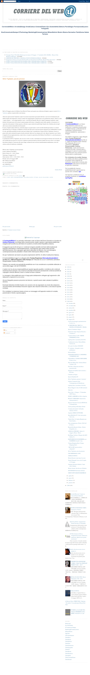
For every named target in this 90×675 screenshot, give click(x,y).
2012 (68, 294)
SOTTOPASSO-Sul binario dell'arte (76, 470)
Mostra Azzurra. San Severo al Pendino (77, 468)
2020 (68, 276)
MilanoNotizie (68, 631)
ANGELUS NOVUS (72, 455)
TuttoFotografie (69, 647)
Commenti (7, 333)
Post (6, 330)
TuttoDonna (68, 639)
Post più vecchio (58, 226)
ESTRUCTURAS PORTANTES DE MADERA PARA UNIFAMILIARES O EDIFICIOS (26, 61)
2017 (68, 283)
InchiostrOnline (72, 352)
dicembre (71, 303)
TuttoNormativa (69, 653)
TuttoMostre (68, 651)
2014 (68, 290)
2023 (68, 269)
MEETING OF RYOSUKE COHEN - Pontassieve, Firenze (78, 508)
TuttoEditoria (68, 641)
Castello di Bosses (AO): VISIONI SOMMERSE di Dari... (76, 336)
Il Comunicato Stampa (70, 627)
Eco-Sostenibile (69, 625)
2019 (68, 278)
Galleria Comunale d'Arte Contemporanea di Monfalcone (76, 382)
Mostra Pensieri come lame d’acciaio (77, 458)
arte (8, 177)
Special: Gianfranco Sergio (74, 329)
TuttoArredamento (69, 635)
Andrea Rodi (58, 169)
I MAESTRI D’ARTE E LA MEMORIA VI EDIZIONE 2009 (77, 355)
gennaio (71, 482)
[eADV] (82, 260)
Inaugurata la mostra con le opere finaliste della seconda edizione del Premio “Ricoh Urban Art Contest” (31, 59)
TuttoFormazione (69, 645)
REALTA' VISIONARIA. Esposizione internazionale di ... (77, 399)
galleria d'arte (28, 177)
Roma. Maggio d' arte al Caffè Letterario (77, 387)
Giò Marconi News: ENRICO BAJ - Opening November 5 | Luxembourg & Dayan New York (74, 602)
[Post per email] (23, 175)
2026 (68, 267)
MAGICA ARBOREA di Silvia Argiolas (77, 396)
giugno (70, 317)
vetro (51, 177)
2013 (68, 292)
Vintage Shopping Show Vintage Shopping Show (76, 444)
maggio (70, 319)
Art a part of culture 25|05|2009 (75, 346)
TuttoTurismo (68, 659)
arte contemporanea (17, 177)
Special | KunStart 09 (73, 377)
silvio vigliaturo (44, 177)
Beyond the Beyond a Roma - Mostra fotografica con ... (77, 428)
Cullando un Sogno (72, 374)
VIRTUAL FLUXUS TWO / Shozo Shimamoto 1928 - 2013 (78, 578)
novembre (71, 305)
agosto (70, 312)
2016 (68, 285)
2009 (68, 301)
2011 (68, 297)
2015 (68, 287)
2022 (68, 271)
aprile (70, 476)
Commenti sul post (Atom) (14, 230)
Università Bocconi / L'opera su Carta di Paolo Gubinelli (77, 495)
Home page (32, 226)
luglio (70, 315)
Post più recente (6, 226)
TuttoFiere (67, 643)
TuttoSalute (68, 655)
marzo (70, 478)
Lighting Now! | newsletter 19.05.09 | (77, 385)
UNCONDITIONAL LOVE (74, 453)
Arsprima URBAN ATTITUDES (75, 413)
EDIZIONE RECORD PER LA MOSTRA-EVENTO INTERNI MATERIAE (23, 58)
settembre (71, 310)
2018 (68, 281)
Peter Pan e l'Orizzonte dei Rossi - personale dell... (76, 367)
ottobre (70, 308)
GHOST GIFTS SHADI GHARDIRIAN (77, 473)
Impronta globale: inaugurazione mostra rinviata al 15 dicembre (78, 522)
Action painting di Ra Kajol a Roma (76, 406)
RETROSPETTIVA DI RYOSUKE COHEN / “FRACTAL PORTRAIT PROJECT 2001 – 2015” (78, 563)
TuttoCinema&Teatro (70, 657)
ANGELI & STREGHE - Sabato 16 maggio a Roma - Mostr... (76, 432)
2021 (68, 274)
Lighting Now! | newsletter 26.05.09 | (77, 339)
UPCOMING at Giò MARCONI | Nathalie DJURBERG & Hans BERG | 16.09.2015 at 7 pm (77, 611)
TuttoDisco (68, 637)
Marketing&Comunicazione (72, 629)
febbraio (71, 480)
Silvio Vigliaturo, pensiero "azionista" (77, 379)
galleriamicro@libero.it (8, 166)
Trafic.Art (70, 390)
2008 (68, 485)
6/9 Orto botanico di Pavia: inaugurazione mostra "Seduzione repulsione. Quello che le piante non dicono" (78, 536)
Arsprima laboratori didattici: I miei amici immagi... (76, 465)
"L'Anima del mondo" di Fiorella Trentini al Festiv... (76, 409)
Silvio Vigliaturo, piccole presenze (14, 79)
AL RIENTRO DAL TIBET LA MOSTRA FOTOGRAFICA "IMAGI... (77, 326)
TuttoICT (67, 649)
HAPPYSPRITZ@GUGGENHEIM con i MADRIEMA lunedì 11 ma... (77, 440)
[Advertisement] (35, 37)
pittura (36, 177)
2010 (68, 299)
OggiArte (67, 633)
